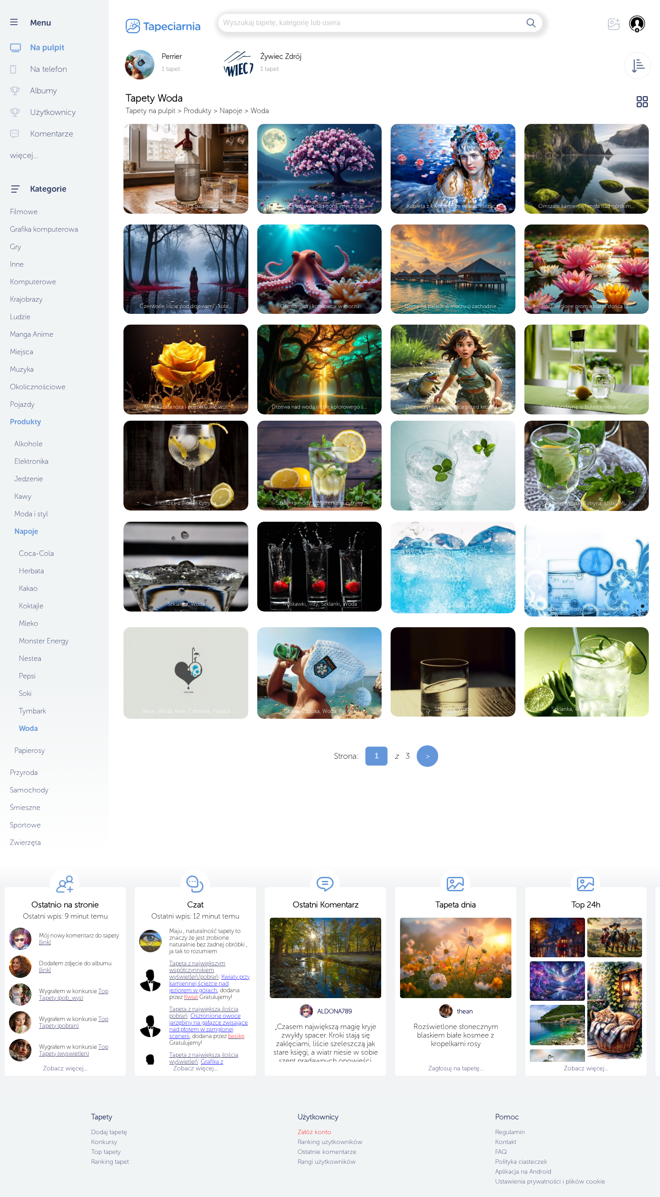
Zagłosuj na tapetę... (456, 1068)
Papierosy (29, 750)
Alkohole (28, 444)
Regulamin (510, 1132)
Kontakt (505, 1142)
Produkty (25, 422)
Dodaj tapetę (109, 1132)
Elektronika (31, 461)
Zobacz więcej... (65, 1068)
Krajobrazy (26, 299)
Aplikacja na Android (523, 1171)
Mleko (28, 623)
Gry (15, 246)
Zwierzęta (25, 842)
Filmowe (24, 211)
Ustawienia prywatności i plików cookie (550, 1181)
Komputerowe (33, 281)
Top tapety (106, 1152)
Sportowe (25, 825)
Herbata (31, 571)
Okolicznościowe (38, 387)
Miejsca (21, 352)
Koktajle (31, 606)
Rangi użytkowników (327, 1162)
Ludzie (20, 316)
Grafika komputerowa (44, 229)
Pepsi (27, 676)
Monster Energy (44, 641)
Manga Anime (31, 334)
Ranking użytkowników (330, 1142)
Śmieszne (25, 807)
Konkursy (104, 1142)
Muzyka (22, 369)
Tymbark (32, 711)
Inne (17, 264)
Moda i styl (31, 514)
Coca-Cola (36, 553)
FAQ (500, 1152)
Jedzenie (28, 479)
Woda (28, 728)
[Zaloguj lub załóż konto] (638, 24)
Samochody (29, 790)
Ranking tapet (110, 1162)
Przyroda (24, 772)
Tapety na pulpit (151, 110)
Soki (25, 693)
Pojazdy (22, 404)
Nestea (30, 658)
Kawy (22, 496)
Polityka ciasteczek (521, 1162)
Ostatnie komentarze (327, 1152)
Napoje (26, 531)
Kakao (28, 588)
